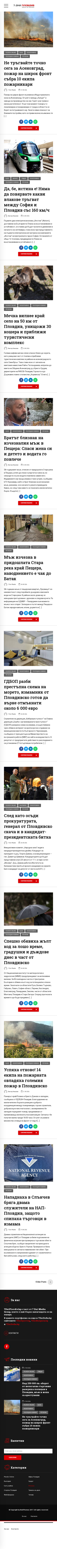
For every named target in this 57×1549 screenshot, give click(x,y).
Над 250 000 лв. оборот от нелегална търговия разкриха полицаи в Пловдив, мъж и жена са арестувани (36, 1389)
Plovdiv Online (11, 52)
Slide (21, 52)
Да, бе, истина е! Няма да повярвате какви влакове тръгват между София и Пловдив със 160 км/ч (27, 199)
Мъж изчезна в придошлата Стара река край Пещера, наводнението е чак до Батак (27, 567)
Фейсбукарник (9, 1495)
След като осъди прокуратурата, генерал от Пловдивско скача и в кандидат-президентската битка (28, 826)
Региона (25, 56)
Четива (31, 1495)
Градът (23, 178)
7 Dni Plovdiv (12, 90)
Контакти (34, 1516)
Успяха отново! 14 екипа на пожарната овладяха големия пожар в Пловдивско (25, 1077)
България (23, 805)
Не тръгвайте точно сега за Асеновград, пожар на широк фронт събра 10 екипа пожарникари (28, 73)
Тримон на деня (34, 1490)
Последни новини (12, 56)
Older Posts (41, 1282)
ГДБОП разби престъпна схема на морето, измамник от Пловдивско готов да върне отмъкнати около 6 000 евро (26, 695)
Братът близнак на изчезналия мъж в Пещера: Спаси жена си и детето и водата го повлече (28, 448)
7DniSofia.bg (12, 1324)
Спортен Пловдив (10, 1490)
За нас (24, 1516)
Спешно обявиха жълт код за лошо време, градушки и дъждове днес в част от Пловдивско (27, 951)
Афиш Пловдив (33, 1477)
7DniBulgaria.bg (39, 1320)
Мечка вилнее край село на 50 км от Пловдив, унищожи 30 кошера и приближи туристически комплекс (27, 329)
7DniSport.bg (23, 1320)
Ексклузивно (31, 52)
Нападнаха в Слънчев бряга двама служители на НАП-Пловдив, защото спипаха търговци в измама (27, 1210)
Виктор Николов (13, 216)
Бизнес (15, 178)
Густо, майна (8, 1486)
